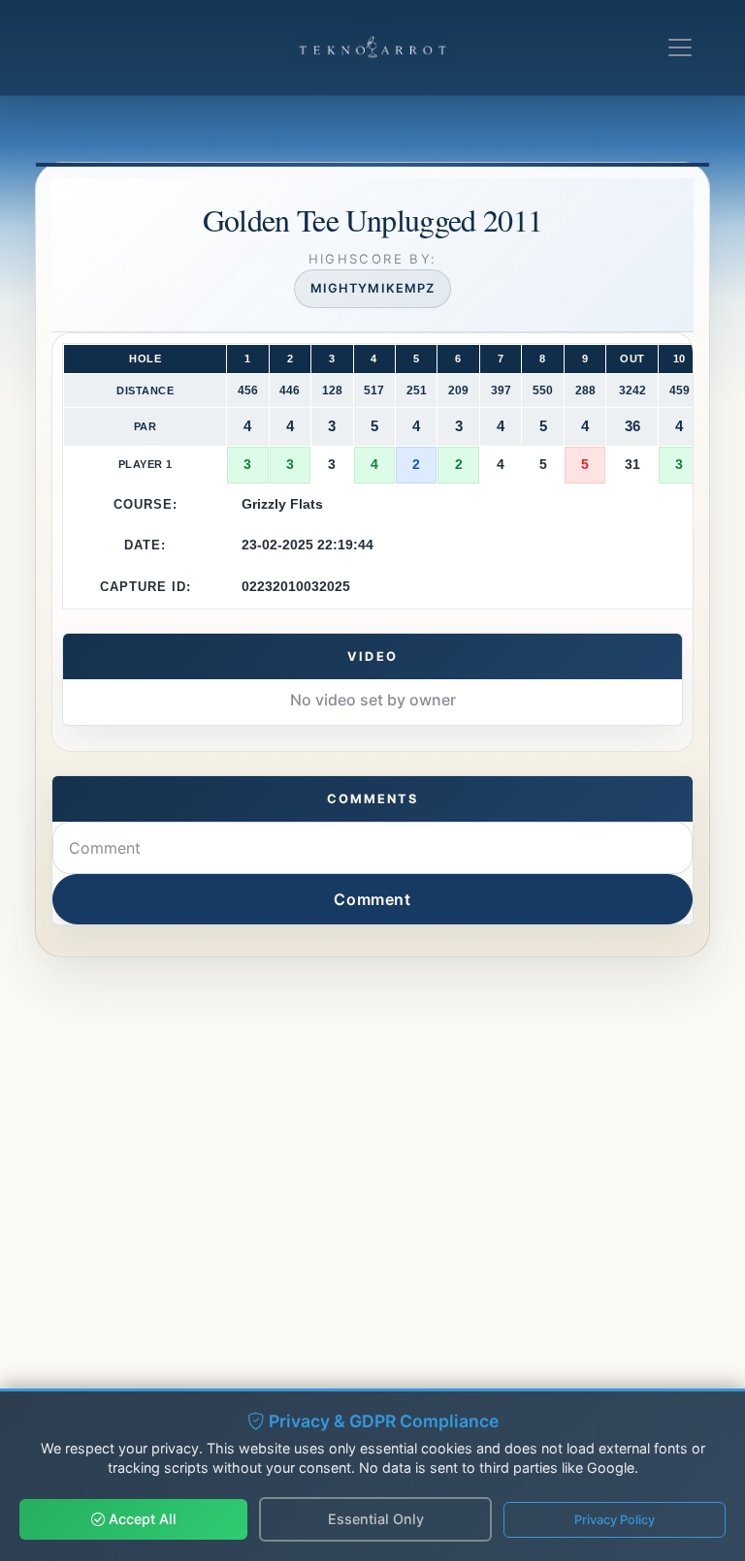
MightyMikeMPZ (372, 288)
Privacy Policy (614, 1520)
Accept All (141, 1519)
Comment (372, 899)
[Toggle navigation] (680, 47)
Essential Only (376, 1519)
